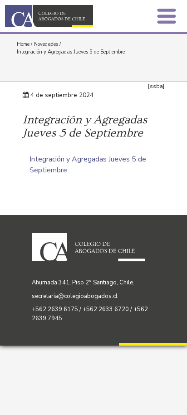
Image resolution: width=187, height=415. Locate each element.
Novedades (46, 44)
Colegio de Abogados (51, 16)
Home (23, 44)
